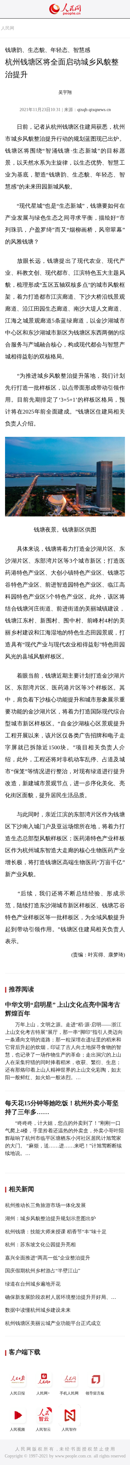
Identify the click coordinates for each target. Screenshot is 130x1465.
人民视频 (17, 1429)
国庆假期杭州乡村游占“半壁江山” (42, 1270)
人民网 (7, 28)
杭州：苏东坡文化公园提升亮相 (40, 1244)
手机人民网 (69, 1393)
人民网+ (43, 1393)
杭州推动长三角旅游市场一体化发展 (45, 1205)
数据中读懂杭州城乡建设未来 (38, 1310)
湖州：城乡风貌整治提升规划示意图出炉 (50, 1218)
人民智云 (43, 1429)
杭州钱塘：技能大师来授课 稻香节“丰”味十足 (56, 1231)
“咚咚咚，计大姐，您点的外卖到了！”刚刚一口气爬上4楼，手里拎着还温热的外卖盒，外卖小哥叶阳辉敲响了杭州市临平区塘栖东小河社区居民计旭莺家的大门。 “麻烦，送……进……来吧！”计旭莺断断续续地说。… (64, 1138)
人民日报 (17, 1393)
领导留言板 (95, 1393)
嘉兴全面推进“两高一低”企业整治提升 (47, 1257)
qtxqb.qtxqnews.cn (94, 109)
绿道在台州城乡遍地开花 (33, 1284)
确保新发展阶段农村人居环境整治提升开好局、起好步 (65, 1297)
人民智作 (69, 1429)
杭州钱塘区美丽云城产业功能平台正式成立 (53, 1323)
